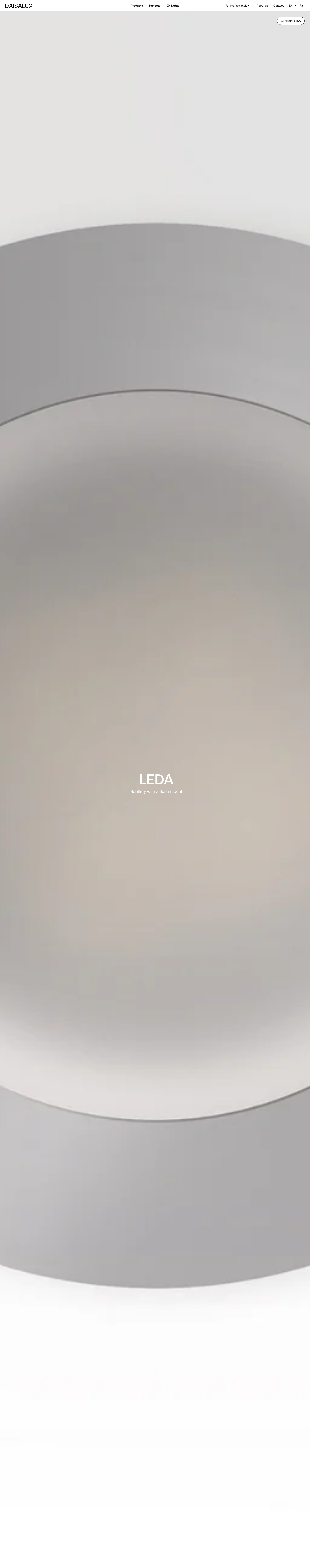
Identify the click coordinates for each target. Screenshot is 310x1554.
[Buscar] (302, 6)
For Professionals (236, 5)
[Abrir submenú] (249, 6)
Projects (154, 5)
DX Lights (173, 5)
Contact (278, 5)
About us (262, 5)
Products (137, 5)
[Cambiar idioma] (295, 6)
